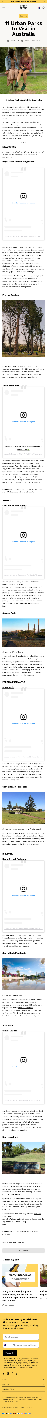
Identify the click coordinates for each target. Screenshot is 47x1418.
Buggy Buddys (18, 829)
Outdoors (23, 16)
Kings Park (8, 687)
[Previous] (2, 1)
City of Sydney (18, 652)
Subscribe (10, 1353)
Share (25, 1251)
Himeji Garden (9, 1030)
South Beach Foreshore (14, 786)
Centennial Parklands (13, 505)
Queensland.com (19, 995)
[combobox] (7, 1345)
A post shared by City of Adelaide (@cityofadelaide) (24, 1100)
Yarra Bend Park (10, 385)
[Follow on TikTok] (16, 1373)
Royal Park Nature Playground (18, 161)
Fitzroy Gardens (10, 295)
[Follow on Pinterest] (12, 1373)
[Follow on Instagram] (8, 1373)
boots (25, 136)
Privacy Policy (22, 1367)
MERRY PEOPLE (26, 454)
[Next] (44, 1)
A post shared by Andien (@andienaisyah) (20, 236)
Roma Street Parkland (14, 859)
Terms (31, 1367)
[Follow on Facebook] (3, 1373)
